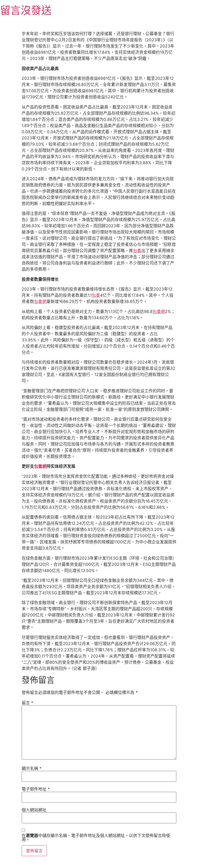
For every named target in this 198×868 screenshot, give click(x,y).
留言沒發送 (26, 10)
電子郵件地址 (36, 789)
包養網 (40, 301)
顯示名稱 (32, 768)
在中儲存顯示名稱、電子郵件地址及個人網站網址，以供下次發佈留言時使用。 (96, 837)
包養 (137, 250)
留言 (27, 703)
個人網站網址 (34, 810)
